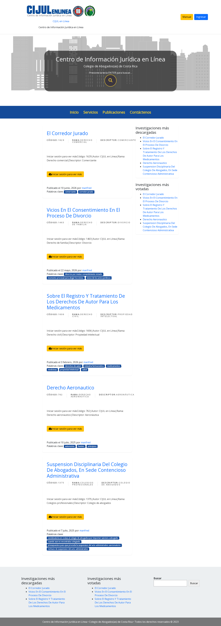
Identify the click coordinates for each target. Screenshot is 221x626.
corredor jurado (86, 191)
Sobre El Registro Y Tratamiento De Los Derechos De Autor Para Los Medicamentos (86, 302)
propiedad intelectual (69, 369)
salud (84, 369)
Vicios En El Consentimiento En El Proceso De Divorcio (83, 213)
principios (92, 446)
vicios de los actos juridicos (98, 278)
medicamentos (113, 366)
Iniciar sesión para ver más (67, 174)
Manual (187, 17)
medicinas (52, 369)
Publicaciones (114, 112)
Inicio (74, 112)
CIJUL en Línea (61, 21)
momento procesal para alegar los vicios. (65, 278)
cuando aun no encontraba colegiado (64, 541)
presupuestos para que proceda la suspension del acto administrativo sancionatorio (84, 545)
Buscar (157, 578)
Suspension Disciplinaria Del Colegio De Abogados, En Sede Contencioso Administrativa (87, 470)
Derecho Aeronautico (70, 387)
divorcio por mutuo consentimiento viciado (83, 274)
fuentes (81, 446)
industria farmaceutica (94, 366)
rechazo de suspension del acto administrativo (68, 549)
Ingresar (201, 17)
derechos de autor (73, 366)
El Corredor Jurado (67, 133)
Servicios (90, 112)
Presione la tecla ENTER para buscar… (110, 72)
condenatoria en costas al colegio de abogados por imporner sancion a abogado (83, 538)
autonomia (69, 446)
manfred (86, 188)
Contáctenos (140, 112)
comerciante (70, 191)
